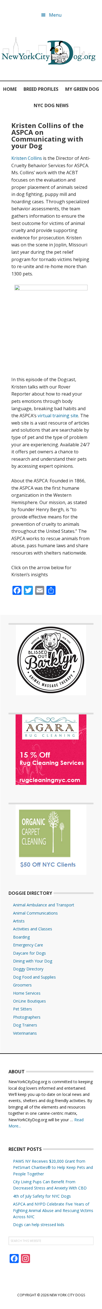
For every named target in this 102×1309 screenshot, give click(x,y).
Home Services (27, 993)
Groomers (22, 985)
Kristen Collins (26, 158)
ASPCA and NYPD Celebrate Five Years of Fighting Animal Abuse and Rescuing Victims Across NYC (53, 1210)
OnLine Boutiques (29, 1001)
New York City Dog (51, 52)
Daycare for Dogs (29, 953)
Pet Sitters (22, 1009)
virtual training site (58, 415)
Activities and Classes (32, 928)
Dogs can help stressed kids (38, 1224)
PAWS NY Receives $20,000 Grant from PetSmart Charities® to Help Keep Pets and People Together (53, 1167)
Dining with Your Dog (32, 961)
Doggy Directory (28, 969)
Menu (55, 15)
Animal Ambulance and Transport (43, 905)
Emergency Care (28, 945)
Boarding (21, 937)
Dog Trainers (25, 1025)
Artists (19, 921)
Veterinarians (25, 1033)
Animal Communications (35, 913)
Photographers (27, 1017)
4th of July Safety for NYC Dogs (42, 1196)
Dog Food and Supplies (34, 977)
